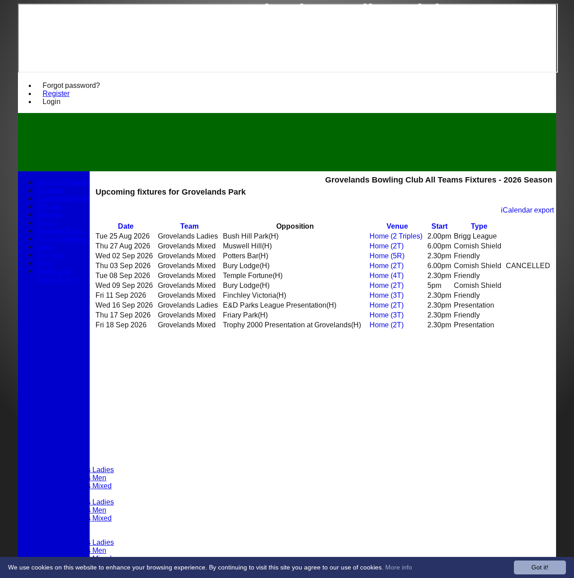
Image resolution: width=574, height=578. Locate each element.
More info (398, 567)
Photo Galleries (60, 239)
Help (43, 263)
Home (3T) (387, 295)
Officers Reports (61, 182)
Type (479, 226)
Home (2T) (387, 246)
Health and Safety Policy (57, 275)
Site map (50, 255)
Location (49, 190)
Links (44, 247)
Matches (49, 214)
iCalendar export (527, 210)
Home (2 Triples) (396, 236)
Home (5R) (387, 256)
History (47, 222)
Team (189, 226)
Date (126, 226)
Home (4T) (387, 275)
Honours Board (60, 231)
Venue (397, 226)
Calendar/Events (62, 198)
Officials (48, 206)
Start (439, 226)
